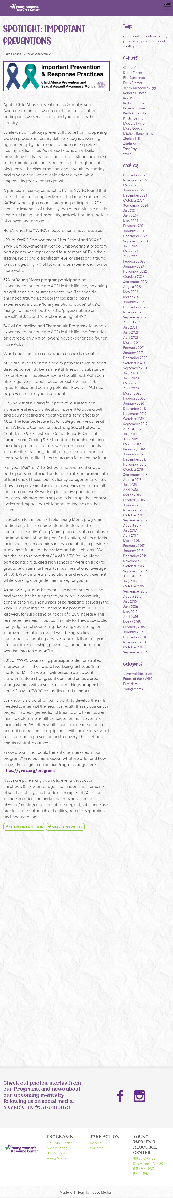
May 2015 (130, 611)
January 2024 (133, 230)
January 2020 (133, 403)
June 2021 (130, 332)
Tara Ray (130, 148)
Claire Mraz (132, 67)
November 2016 (134, 560)
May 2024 (130, 220)
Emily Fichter (132, 82)
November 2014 (134, 642)
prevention (131, 41)
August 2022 (132, 286)
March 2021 (132, 342)
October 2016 (133, 565)
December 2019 (135, 408)
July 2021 (130, 327)
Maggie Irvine (134, 123)
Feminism (130, 683)
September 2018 (135, 474)
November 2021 (134, 311)
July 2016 (130, 581)
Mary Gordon (133, 128)
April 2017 (130, 535)
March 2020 (132, 393)
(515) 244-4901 (143, 1168)
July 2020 (130, 372)
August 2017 (132, 525)
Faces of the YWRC (138, 678)
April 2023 (130, 256)
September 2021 (135, 317)
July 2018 (130, 484)
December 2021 (134, 306)
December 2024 (135, 195)
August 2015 (132, 596)
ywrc (127, 153)
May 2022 (130, 291)
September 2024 (135, 205)
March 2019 (132, 444)
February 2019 (134, 449)
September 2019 (135, 423)
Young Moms (133, 688)
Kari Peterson (133, 97)
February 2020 (134, 398)
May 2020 (130, 383)
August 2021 (132, 322)
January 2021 (133, 352)
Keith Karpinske (134, 113)
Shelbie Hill (131, 138)
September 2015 (135, 591)
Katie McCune (134, 108)
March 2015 (132, 621)
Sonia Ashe (131, 143)
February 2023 (134, 261)
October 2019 (133, 418)
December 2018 (135, 459)
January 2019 (133, 454)
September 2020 (135, 367)
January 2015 (133, 631)
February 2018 (134, 499)
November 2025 (135, 179)
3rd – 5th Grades (59, 1142)
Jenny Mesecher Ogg (139, 87)
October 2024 (134, 200)
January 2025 (133, 190)
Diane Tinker (132, 72)
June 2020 (131, 377)
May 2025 (130, 185)
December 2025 (135, 174)
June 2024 (131, 215)
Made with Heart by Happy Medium (87, 1192)
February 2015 (134, 626)
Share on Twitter (67, 826)
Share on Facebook (26, 826)
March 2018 (132, 494)
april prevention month (149, 35)
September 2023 (135, 240)
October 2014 (133, 647)
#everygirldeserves (138, 673)
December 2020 (135, 357)
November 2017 (134, 510)
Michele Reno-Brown (139, 133)
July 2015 (130, 601)
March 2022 (132, 296)
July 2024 (130, 210)
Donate (95, 1142)
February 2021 (134, 347)
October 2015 (133, 586)
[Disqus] (56, 887)
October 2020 (134, 362)
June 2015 (130, 606)
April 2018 (130, 489)
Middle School (57, 1147)
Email (137, 1173)
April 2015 (130, 616)
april (126, 35)
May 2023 (130, 251)
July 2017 (130, 530)
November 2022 (135, 271)
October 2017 (133, 515)
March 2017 (132, 540)
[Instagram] (139, 1096)
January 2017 (133, 550)
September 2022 (135, 281)
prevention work (153, 41)
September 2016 (135, 570)
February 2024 (134, 225)
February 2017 (134, 545)
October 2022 (133, 276)
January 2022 (133, 301)
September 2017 (135, 520)
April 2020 (131, 388)
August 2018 (132, 479)
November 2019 (134, 413)
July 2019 (130, 433)
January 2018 (133, 504)
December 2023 (135, 235)
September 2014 (135, 652)
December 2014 (135, 636)
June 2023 (130, 245)
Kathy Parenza (134, 102)
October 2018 (133, 469)
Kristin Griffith (134, 118)
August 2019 (132, 428)
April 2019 (130, 438)
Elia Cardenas (134, 77)
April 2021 (130, 337)
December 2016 (135, 555)
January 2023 (133, 266)
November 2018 (134, 464)
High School (56, 1152)
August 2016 (132, 576)
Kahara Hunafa (135, 92)
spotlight (130, 46)
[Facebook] (120, 1096)
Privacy (148, 1173)
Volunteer (97, 1147)
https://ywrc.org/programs (29, 770)
